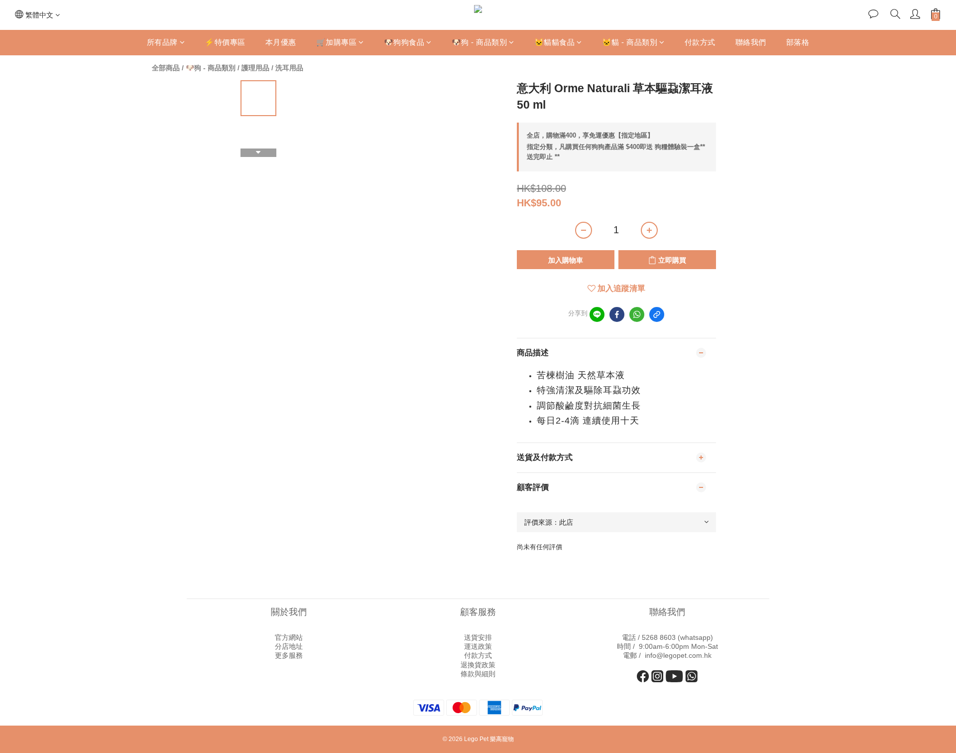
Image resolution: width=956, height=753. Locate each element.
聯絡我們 (750, 42)
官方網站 (289, 637)
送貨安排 (478, 637)
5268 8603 (659, 637)
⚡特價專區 (225, 42)
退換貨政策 (478, 665)
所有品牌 (162, 42)
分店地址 (289, 646)
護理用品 (255, 68)
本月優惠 (280, 42)
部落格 (798, 42)
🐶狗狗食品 (404, 42)
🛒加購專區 (336, 42)
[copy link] (656, 314)
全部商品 (166, 68)
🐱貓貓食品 (554, 42)
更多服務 (289, 655)
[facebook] (616, 314)
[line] (597, 314)
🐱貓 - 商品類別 (630, 42)
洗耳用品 (289, 68)
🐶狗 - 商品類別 (479, 42)
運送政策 (478, 646)
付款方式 (700, 42)
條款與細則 (478, 674)
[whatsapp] (636, 314)
